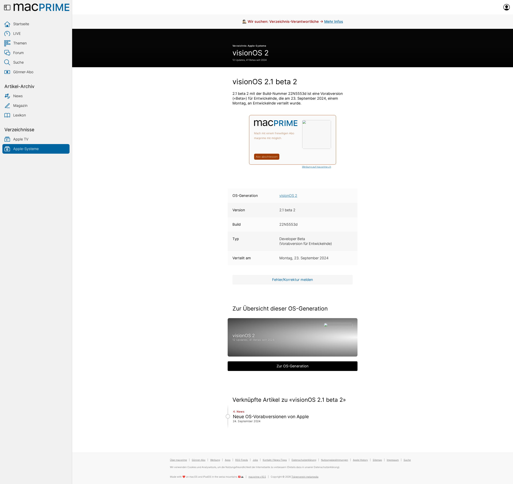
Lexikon (19, 115)
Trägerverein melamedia (304, 476)
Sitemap (377, 459)
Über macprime (178, 459)
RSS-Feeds (241, 459)
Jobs (255, 459)
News (18, 96)
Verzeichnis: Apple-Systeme (249, 45)
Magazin (20, 105)
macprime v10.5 (257, 476)
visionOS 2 (250, 52)
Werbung (215, 459)
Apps (227, 459)
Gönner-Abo (23, 72)
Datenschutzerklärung (304, 459)
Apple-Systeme (26, 149)
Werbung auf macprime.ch (316, 166)
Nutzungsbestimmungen (334, 459)
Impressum (393, 459)
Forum (18, 53)
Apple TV (20, 139)
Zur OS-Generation (293, 366)
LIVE (17, 33)
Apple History (360, 459)
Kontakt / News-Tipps (275, 459)
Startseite (21, 24)
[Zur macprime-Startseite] (41, 7)
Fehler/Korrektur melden (292, 280)
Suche (18, 62)
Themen (20, 43)
